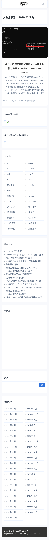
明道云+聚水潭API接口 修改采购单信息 (23, 281)
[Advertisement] (24, 341)
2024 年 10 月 (11, 447)
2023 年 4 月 (10, 463)
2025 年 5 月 (32, 430)
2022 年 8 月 (10, 469)
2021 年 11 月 (11, 485)
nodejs (31, 185)
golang (10, 174)
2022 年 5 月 (10, 474)
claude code (33, 163)
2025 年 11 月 (32, 414)
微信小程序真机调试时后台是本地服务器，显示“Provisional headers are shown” (24, 68)
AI (8, 163)
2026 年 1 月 (32, 409)
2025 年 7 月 (32, 425)
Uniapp (31, 196)
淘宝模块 (11, 218)
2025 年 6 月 (10, 430)
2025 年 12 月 (11, 414)
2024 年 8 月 (10, 452)
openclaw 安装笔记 (14, 251)
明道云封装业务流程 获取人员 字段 (21, 268)
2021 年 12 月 (32, 479)
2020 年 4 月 (32, 507)
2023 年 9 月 (32, 452)
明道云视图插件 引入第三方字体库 (21, 284)
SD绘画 (10, 196)
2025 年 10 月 (11, 420)
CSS (9, 169)
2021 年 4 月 (32, 496)
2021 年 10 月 (32, 485)
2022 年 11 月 (32, 463)
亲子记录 (11, 207)
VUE (9, 201)
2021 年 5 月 (10, 496)
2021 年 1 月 (10, 501)
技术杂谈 (11, 212)
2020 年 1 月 (32, 512)
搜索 (6, 378)
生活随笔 (11, 223)
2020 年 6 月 (32, 501)
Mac (30, 180)
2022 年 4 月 (32, 474)
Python (31, 190)
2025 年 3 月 (10, 436)
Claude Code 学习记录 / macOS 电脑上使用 (24, 254)
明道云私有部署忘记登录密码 (19, 274)
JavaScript (32, 174)
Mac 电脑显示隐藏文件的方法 (19, 258)
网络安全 (32, 223)
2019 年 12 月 (11, 518)
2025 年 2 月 (32, 436)
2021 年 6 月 (32, 490)
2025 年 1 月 (10, 441)
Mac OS (10, 185)
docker (31, 169)
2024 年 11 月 (32, 441)
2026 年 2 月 (10, 409)
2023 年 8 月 (10, 458)
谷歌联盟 (11, 229)
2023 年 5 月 (32, 458)
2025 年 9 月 (32, 420)
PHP (9, 190)
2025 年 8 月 (10, 425)
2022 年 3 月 (10, 479)
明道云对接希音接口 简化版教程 (20, 271)
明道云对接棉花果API (15, 291)
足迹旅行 (32, 229)
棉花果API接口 (12, 264)
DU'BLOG (36, 534)
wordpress (32, 201)
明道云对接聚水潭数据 (16, 294)
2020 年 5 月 (10, 507)
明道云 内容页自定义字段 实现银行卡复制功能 (26, 261)
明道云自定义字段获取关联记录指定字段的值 (26, 297)
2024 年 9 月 (32, 447)
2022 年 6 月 (32, 469)
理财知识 (32, 218)
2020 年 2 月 (10, 512)
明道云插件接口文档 (15, 278)
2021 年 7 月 (10, 490)
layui (9, 180)
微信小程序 (31, 101)
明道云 (31, 212)
